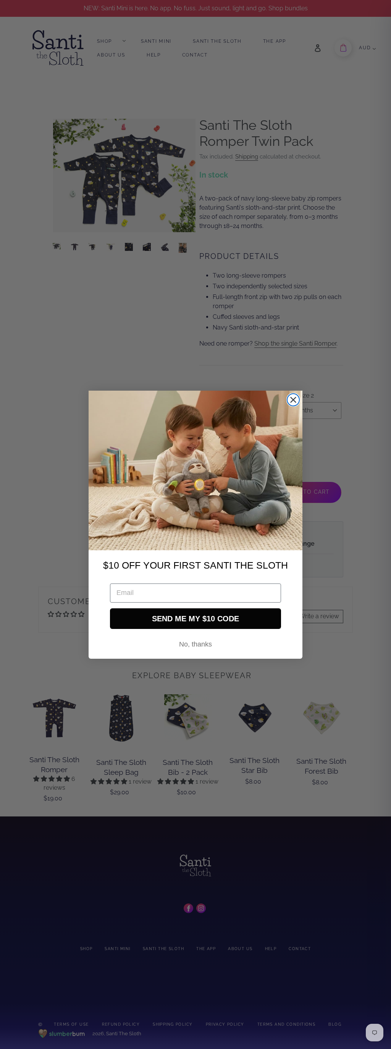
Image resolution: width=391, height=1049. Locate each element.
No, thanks (195, 644)
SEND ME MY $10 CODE (195, 618)
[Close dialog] (293, 400)
